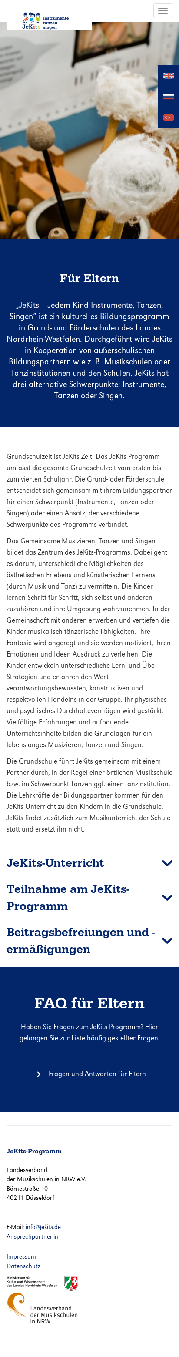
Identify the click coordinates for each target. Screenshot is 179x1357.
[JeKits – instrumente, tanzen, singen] (49, 15)
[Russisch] (168, 96)
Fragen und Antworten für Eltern (97, 1074)
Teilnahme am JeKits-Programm (68, 897)
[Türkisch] (168, 117)
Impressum (21, 1256)
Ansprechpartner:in (32, 1236)
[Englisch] (168, 75)
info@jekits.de (43, 1227)
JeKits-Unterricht (55, 863)
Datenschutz (23, 1266)
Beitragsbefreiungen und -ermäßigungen (81, 940)
